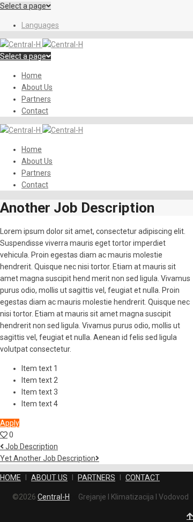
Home (31, 75)
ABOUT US (49, 477)
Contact (34, 111)
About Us (37, 87)
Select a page (23, 6)
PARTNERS (96, 477)
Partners (36, 99)
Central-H (54, 497)
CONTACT (142, 477)
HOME (10, 477)
